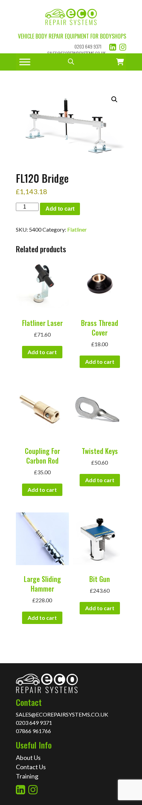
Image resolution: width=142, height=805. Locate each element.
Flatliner (77, 229)
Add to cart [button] (42, 352)
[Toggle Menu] (24, 62)
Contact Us (31, 767)
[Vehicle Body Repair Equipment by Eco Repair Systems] (71, 16)
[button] (114, 99)
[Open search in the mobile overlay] (71, 62)
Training (27, 776)
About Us (28, 757)
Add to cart (59, 209)
